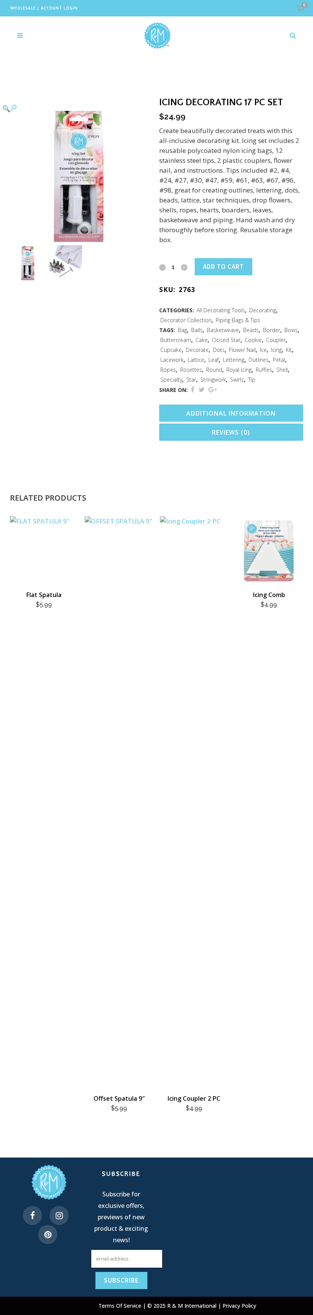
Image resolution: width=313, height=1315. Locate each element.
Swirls (237, 379)
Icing (276, 349)
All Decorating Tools (221, 310)
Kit (289, 349)
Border (271, 330)
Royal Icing (239, 369)
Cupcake (171, 349)
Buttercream (175, 340)
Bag (182, 330)
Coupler (276, 340)
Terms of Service (120, 1305)
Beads (251, 330)
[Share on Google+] (212, 389)
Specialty (171, 379)
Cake (201, 340)
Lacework (172, 359)
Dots (219, 349)
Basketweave (223, 330)
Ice (263, 349)
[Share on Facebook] (193, 389)
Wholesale (22, 8)
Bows (291, 330)
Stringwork (213, 379)
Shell (282, 369)
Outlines (258, 359)
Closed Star (226, 340)
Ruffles (264, 369)
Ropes (168, 369)
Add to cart (223, 266)
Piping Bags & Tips (238, 320)
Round (214, 369)
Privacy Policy (239, 1305)
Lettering (233, 359)
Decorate (197, 349)
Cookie (253, 340)
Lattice (196, 359)
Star (191, 379)
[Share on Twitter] (201, 389)
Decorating (262, 310)
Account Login (59, 8)
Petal (279, 359)
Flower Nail (242, 349)
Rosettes (191, 369)
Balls (197, 330)
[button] (74, 108)
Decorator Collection (185, 320)
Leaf (213, 359)
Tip (251, 379)
